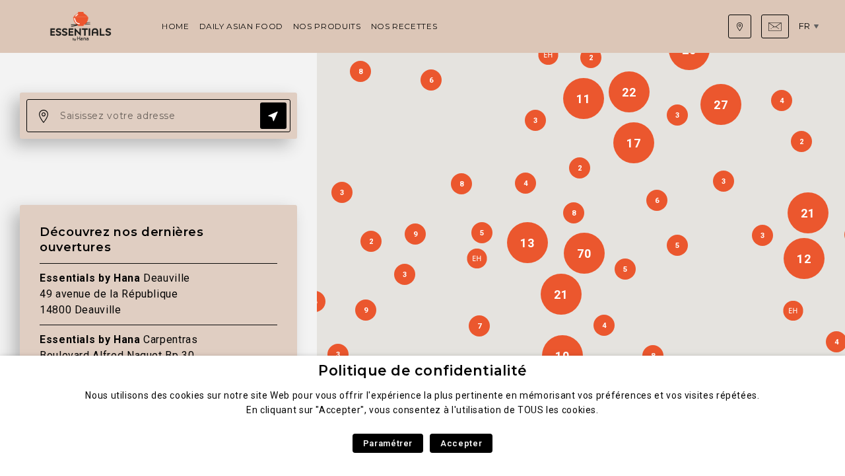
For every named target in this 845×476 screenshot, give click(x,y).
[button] (476, 258)
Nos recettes (404, 26)
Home (175, 26)
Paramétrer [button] (388, 443)
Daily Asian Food (241, 26)
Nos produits (327, 26)
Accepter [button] (461, 443)
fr (805, 25)
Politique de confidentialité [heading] (422, 370)
